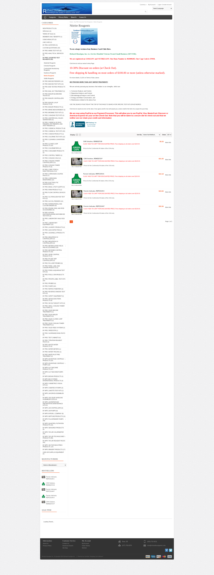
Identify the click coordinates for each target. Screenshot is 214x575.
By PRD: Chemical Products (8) (54, 128)
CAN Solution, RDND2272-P (50, 503)
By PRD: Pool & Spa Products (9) (53, 275)
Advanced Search (67, 545)
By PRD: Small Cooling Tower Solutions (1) (54, 306)
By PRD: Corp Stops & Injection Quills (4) (50, 170)
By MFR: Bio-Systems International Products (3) (53, 379)
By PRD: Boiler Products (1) (53, 107)
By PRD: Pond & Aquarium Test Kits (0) (54, 271)
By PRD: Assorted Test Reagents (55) (51, 58)
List (80, 135)
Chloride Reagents (49, 66)
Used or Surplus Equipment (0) (53, 453)
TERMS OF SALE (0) (49, 34)
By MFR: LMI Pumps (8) (50, 411)
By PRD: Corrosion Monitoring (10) (50, 179)
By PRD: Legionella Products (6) (54, 233)
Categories (52, 17)
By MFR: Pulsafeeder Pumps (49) (53, 419)
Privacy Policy (63, 17)
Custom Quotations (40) (51, 48)
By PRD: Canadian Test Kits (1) (53, 115)
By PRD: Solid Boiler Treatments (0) (50, 315)
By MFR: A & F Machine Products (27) (50, 368)
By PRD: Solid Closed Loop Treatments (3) (52, 319)
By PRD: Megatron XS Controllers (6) (50, 242)
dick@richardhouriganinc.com (156, 545)
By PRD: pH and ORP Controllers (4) (50, 259)
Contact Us (82, 17)
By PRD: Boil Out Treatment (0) (54, 91)
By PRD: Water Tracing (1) (52, 352)
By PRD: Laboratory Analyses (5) (54, 219)
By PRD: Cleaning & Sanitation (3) (54, 140)
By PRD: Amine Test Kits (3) (52, 50)
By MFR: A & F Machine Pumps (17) (53, 372)
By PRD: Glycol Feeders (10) (53, 201)
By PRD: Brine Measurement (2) (54, 110)
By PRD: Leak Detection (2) (52, 230)
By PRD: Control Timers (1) (52, 155)
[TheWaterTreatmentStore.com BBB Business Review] (84, 127)
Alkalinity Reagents (50, 63)
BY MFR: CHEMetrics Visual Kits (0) (52, 384)
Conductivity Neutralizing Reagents (51, 69)
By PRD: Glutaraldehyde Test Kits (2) (54, 197)
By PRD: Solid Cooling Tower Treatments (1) (53, 324)
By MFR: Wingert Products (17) (54, 449)
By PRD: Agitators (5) (50, 45)
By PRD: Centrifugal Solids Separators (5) (53, 118)
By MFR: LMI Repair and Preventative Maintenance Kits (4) (53, 403)
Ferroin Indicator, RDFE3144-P (51, 490)
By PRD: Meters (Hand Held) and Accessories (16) (53, 246)
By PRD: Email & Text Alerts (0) (54, 187)
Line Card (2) (47, 42)
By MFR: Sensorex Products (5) (53, 428)
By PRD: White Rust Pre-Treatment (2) (51, 355)
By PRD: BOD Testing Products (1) (54, 87)
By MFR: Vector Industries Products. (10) (52, 446)
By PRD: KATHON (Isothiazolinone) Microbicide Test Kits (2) (54, 214)
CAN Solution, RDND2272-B (50, 484)
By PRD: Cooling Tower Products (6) (51, 166)
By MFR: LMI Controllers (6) (53, 408)
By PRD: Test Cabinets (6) (52, 337)
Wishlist (84, 548)
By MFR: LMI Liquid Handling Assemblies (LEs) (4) (53, 398)
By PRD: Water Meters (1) (52, 349)
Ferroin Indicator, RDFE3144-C (51, 478)
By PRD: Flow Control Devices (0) (54, 193)
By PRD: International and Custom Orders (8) (52, 204)
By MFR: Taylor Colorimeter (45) (53, 432)
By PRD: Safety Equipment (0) (53, 296)
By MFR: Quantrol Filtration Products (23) (53, 424)
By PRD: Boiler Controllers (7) (53, 99)
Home (71, 22)
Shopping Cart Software (96, 556)
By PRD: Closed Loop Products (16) (50, 144)
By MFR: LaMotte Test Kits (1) (53, 390)
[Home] (45, 17)
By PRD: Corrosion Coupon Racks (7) (53, 174)
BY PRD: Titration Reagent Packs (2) (52, 341)
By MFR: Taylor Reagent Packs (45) (54, 441)
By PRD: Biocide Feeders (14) (53, 81)
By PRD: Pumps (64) (49, 286)
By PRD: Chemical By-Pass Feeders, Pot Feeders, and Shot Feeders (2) (53, 124)
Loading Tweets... (48, 522)
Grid (77, 135)
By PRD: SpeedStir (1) (50, 330)
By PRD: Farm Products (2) (52, 190)
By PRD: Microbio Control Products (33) (52, 251)
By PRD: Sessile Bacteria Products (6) (52, 299)
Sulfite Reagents (49, 78)
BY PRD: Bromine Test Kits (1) (53, 112)
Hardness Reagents (50, 73)
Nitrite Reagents (49, 75)
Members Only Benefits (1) (52, 37)
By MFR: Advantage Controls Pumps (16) (53, 364)
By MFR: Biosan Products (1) (53, 376)
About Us (73, 17)
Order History (86, 545)
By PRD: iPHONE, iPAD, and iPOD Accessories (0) (53, 209)
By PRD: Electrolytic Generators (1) (50, 183)
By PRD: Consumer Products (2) (53, 151)
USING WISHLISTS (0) (49, 39)
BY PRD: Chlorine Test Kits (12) (54, 137)
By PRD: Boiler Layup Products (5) (50, 103)
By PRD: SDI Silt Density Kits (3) (54, 303)
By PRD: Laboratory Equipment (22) (50, 223)
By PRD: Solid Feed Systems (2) (54, 327)
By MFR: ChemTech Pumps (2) (53, 388)
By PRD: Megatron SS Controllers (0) (50, 238)
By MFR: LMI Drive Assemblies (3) (53, 394)
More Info (168, 142)
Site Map (65, 548)
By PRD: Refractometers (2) (53, 289)
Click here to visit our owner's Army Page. (82, 63)
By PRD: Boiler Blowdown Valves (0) (52, 94)
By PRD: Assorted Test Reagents (83, 22)
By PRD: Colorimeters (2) (52, 148)
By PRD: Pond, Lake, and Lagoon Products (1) (51, 266)
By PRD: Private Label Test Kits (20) (54, 279)
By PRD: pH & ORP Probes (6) (53, 263)
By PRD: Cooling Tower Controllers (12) (51, 161)
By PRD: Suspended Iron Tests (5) (54, 334)
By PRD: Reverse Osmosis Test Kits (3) (54, 292)
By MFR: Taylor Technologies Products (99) (53, 437)
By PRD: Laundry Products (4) (54, 227)
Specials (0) (47, 31)
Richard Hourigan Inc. (69, 556)
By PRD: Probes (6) (49, 283)
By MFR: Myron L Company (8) (53, 413)
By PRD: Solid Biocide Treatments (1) (50, 311)
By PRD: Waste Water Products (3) (50, 345)
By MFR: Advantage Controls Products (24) (53, 359)
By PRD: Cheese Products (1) (53, 134)
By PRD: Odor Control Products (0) (51, 255)
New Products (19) (50, 28)
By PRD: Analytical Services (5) (53, 54)
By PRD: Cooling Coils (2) (52, 158)
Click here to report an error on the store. (82, 109)
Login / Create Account (164, 4)
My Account (85, 543)
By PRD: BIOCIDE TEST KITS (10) (53, 84)
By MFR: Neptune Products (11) (54, 416)
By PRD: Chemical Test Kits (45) (54, 131)
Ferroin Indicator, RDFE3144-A (51, 496)
